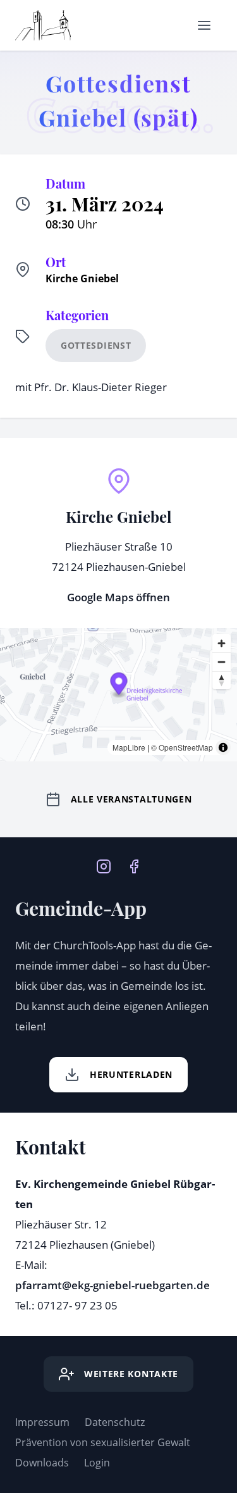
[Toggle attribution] (223, 747)
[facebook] (134, 865)
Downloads (42, 1463)
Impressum (42, 1422)
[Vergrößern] (221, 643)
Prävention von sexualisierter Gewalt (102, 1442)
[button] (119, 686)
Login (97, 1463)
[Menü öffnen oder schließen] (204, 25)
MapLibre (128, 747)
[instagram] (103, 865)
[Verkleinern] (221, 662)
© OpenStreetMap (182, 747)
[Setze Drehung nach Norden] (221, 680)
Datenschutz (115, 1422)
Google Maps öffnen (118, 597)
